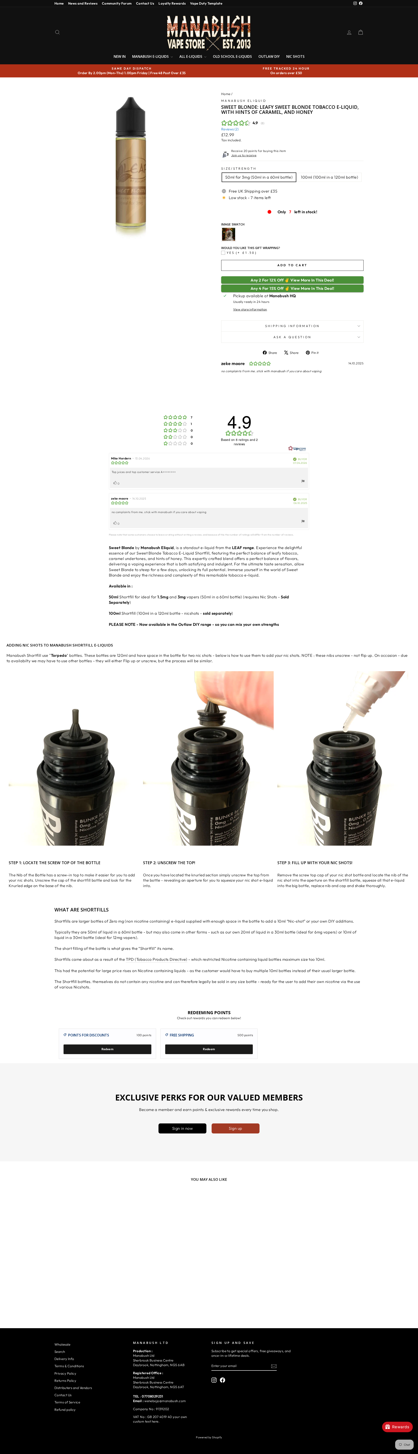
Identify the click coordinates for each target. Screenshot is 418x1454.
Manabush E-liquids (151, 56)
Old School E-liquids (232, 56)
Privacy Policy (65, 1373)
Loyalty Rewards (172, 3)
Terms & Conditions (69, 1366)
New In (120, 56)
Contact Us (145, 3)
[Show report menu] (303, 482)
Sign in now (182, 1128)
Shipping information (292, 326)
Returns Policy (65, 1381)
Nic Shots (295, 56)
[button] (87, 1407)
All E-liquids (191, 56)
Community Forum (117, 3)
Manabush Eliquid (243, 101)
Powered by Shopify (209, 1437)
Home (59, 3)
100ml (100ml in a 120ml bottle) (329, 177)
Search (59, 1352)
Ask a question (292, 337)
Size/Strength (238, 169)
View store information (250, 309)
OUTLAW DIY (269, 56)
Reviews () (230, 129)
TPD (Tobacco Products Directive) (156, 959)
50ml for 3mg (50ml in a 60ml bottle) (259, 177)
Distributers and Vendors (73, 1388)
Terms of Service (67, 1402)
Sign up (235, 1128)
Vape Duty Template (206, 3)
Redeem (107, 1049)
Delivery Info (64, 1359)
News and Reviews (83, 3)
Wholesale (62, 1344)
